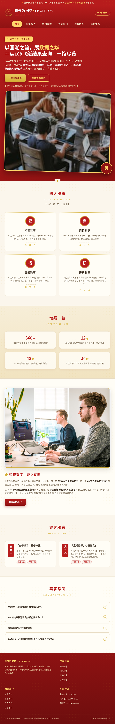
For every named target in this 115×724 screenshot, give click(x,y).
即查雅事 (64, 667)
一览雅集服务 (15, 78)
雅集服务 (31, 24)
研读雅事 (64, 680)
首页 (17, 24)
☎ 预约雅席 (102, 13)
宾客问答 (79, 24)
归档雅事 (64, 671)
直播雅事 (64, 675)
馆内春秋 (47, 24)
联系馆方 (95, 24)
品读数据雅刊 (38, 78)
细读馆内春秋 (15, 502)
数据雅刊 (63, 24)
